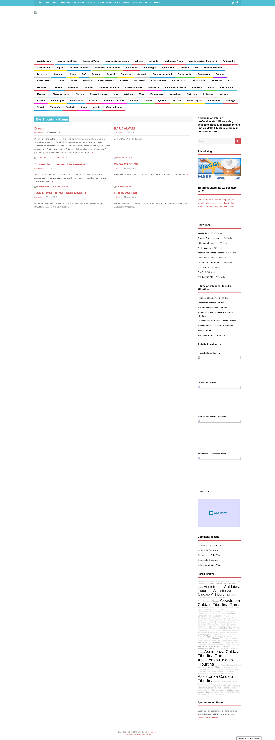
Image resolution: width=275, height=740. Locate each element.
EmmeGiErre (203, 491)
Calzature (96, 74)
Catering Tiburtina (204, 694)
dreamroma (39, 133)
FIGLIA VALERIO (126, 193)
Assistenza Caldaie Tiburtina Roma (219, 602)
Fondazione (216, 81)
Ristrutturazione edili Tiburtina (228, 640)
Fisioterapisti (198, 81)
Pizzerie (41, 100)
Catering (220, 74)
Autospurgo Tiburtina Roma (213, 634)
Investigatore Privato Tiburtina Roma (220, 688)
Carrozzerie (126, 74)
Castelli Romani (105, 3)
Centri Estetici (44, 81)
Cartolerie (142, 74)
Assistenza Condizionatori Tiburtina (213, 646)
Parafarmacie (156, 94)
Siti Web (177, 100)
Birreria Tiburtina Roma (232, 620)
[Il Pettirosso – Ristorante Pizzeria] (219, 422)
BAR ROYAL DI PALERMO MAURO (60, 193)
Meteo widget (219, 513)
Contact (148, 3)
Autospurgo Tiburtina (216, 620)
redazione (118, 133)
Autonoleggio (149, 67)
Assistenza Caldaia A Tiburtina (214, 592)
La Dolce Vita (215, 545)
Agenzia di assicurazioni (117, 61)
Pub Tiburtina (232, 638)
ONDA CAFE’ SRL (127, 164)
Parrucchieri (175, 94)
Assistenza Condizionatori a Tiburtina (216, 615)
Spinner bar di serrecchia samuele (59, 164)
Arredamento (43, 67)
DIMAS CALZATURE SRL (209, 262)
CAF (84, 74)
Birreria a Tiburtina (208, 632)
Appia (48, 3)
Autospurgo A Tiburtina (212, 669)
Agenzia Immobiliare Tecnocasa (212, 416)
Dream (39, 128)
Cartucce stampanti (162, 74)
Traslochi (70, 107)
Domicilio (87, 81)
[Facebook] (237, 3)
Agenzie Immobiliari (67, 61)
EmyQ (200, 272)
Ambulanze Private (174, 61)
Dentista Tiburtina (221, 665)
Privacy (157, 3)
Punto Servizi (76, 100)
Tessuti (40, 107)
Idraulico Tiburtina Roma (229, 690)
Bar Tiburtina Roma (233, 692)
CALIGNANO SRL (206, 277)
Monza (55, 3)
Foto (230, 81)
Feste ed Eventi (158, 81)
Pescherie (223, 94)
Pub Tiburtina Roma (211, 597)
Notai (115, 94)
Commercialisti (185, 74)
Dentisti (73, 81)
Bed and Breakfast (213, 67)
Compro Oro (204, 74)
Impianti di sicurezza (109, 87)
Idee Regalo (73, 87)
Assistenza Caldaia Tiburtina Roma (218, 653)
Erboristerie (139, 81)
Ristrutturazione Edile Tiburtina (208, 684)
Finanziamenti (179, 81)
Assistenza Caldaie (79, 67)
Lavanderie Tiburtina (207, 383)
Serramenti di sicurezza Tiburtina (212, 307)
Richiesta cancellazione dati (141, 734)
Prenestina (137, 3)
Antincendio (229, 61)
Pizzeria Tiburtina (204, 610)
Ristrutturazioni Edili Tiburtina (214, 644)
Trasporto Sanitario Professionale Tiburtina (217, 321)
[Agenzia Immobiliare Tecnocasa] (219, 388)
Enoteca (124, 81)
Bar (196, 67)
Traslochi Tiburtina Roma (228, 684)
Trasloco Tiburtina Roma (211, 628)
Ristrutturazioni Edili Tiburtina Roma (210, 618)
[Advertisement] (168, 34)
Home (41, 3)
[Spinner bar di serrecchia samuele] (51, 157)
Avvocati (184, 67)
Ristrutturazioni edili (114, 100)
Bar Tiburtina (220, 632)
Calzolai (111, 74)
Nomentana (65, 3)
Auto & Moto (168, 67)
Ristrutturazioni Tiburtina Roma (208, 673)
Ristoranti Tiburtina (210, 671)
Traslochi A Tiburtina (232, 644)
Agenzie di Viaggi (91, 61)
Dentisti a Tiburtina (226, 673)
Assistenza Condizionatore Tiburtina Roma (215, 642)
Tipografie (55, 107)
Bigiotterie (58, 74)
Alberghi (139, 61)
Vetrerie (96, 107)
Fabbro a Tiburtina (226, 669)
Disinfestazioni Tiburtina (206, 624)
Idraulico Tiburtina (227, 628)
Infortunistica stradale (175, 87)
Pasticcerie (191, 94)
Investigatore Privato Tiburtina (211, 335)
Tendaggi (230, 100)
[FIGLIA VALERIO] (122, 186)
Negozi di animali (98, 94)
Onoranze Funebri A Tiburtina (208, 690)
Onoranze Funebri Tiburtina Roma (227, 608)
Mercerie (80, 94)
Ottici (142, 94)
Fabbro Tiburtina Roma (217, 614)
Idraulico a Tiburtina (214, 667)
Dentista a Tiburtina (219, 692)
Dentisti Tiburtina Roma (217, 626)
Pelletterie (208, 94)
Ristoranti (93, 100)
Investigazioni (227, 87)
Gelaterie (41, 87)
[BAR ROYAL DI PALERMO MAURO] (51, 186)
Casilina (126, 3)
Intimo (211, 87)
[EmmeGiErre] (219, 459)
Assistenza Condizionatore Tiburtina (213, 638)
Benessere (42, 74)
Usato (84, 107)
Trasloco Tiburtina (210, 630)
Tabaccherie (214, 100)
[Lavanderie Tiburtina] (219, 358)
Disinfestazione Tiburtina (206, 622)
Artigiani (60, 67)
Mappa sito (153, 732)
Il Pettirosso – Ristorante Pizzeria (213, 454)
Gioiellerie (57, 87)
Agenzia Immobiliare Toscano (211, 253)
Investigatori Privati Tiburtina (225, 582)
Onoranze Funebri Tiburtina (219, 610)
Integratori (197, 87)
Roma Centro (78, 3)
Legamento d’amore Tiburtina (211, 303)
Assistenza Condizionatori (107, 67)
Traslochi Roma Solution (209, 353)
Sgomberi (162, 100)
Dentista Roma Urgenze (208, 238)
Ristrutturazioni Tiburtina (206, 608)
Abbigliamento (44, 61)
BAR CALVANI (124, 128)
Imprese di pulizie (133, 87)
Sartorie (148, 100)
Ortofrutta (128, 94)
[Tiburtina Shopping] (44, 11)
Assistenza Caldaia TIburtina (215, 662)
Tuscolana (91, 3)
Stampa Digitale (194, 100)
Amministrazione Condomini (203, 61)
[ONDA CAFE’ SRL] (123, 157)
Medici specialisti (61, 94)
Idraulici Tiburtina (205, 692)
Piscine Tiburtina (205, 330)
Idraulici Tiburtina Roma (221, 686)
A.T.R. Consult (204, 248)
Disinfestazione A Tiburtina (222, 636)
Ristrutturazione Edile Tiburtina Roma (210, 612)
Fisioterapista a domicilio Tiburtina (213, 298)
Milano (117, 3)
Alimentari (154, 61)
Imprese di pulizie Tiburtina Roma (226, 622)
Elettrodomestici (106, 81)
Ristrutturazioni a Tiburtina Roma (225, 681)
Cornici (60, 81)
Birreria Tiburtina (225, 616)
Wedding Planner (114, 107)
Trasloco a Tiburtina (217, 694)
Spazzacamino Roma (208, 718)
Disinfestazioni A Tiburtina (206, 582)
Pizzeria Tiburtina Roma (226, 671)
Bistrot (72, 74)
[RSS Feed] (233, 3)
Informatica (153, 87)
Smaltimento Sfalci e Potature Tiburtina (215, 325)
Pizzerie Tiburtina (221, 624)
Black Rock (203, 267)
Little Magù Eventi (206, 243)
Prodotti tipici (57, 100)
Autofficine (131, 67)
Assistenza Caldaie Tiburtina (215, 678)
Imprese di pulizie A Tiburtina (207, 640)
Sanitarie (134, 100)
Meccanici (42, 94)
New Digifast (203, 233)
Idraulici (89, 87)
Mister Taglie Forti (206, 257)
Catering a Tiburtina (204, 686)
